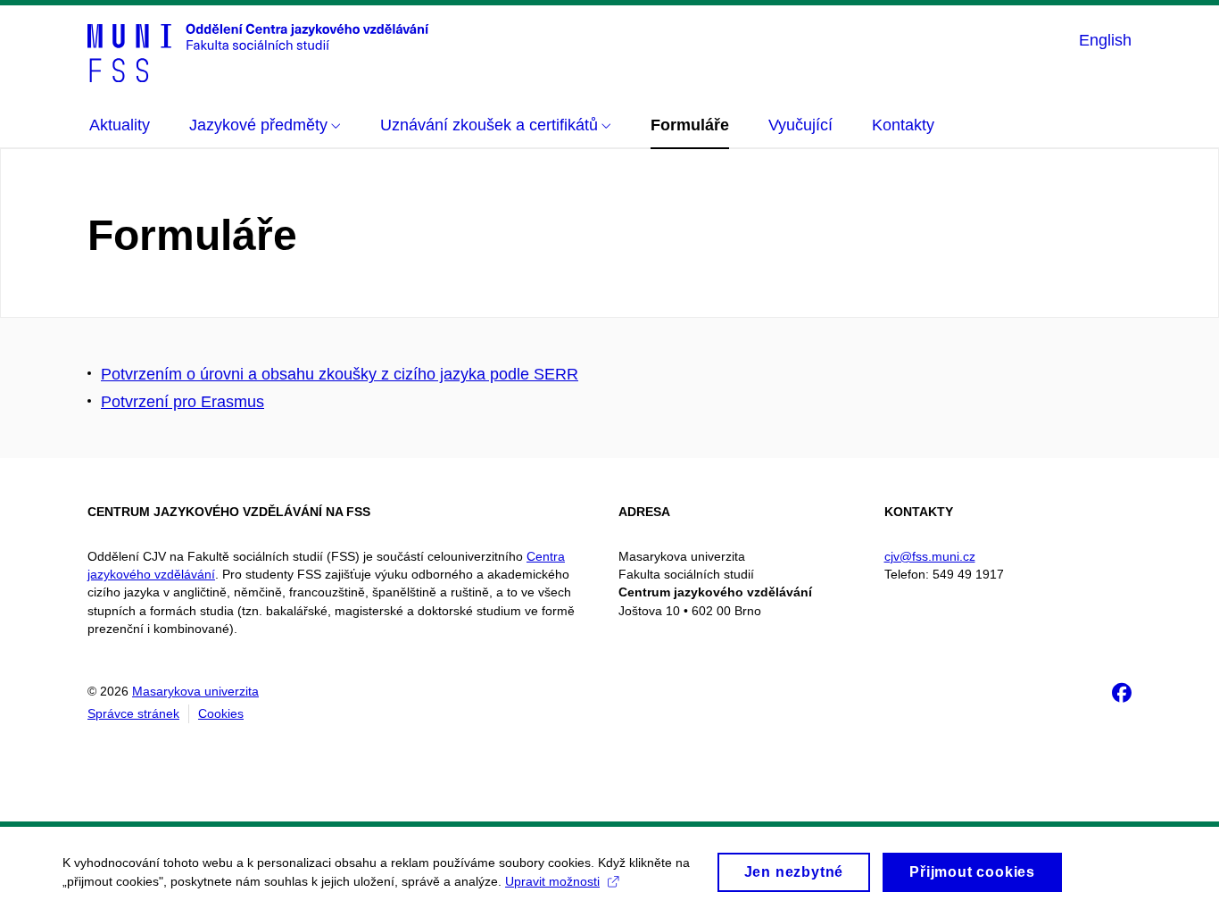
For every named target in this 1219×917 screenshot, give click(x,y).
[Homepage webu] (258, 51)
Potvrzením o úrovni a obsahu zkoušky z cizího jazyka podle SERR (339, 374)
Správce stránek (133, 713)
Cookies (221, 713)
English (1105, 40)
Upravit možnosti (552, 881)
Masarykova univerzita (195, 691)
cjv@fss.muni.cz (929, 556)
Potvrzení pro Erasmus (182, 402)
